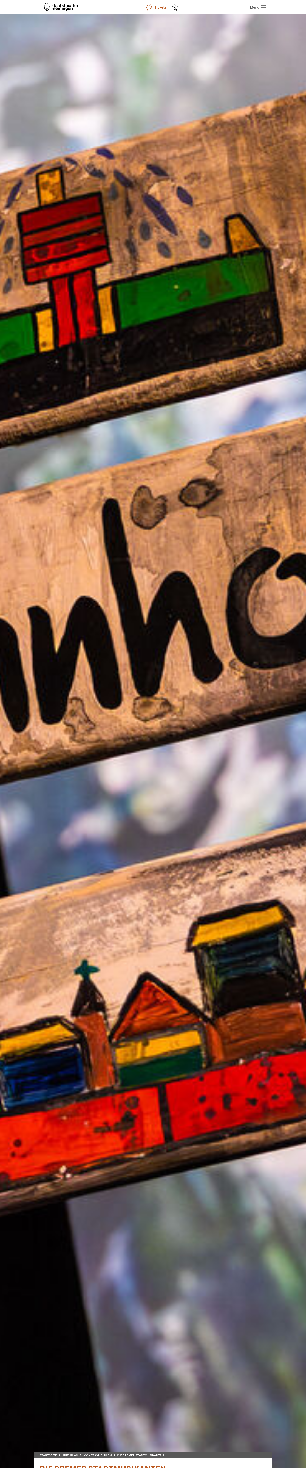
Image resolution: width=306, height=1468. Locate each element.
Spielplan (70, 1455)
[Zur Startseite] (61, 7)
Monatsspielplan (98, 1455)
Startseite (48, 1455)
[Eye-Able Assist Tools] (176, 7)
